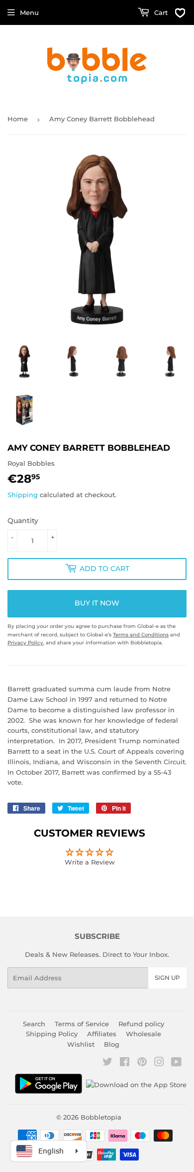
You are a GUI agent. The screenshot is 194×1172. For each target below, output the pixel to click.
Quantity (22, 520)
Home (17, 119)
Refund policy (141, 1024)
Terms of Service (82, 1024)
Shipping (22, 495)
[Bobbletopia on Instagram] (159, 1063)
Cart (160, 12)
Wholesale (143, 1034)
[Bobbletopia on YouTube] (176, 1063)
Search (34, 1024)
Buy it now (97, 602)
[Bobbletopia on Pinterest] (142, 1063)
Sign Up (167, 977)
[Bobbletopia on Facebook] (124, 1063)
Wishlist (81, 1044)
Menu (29, 12)
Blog (111, 1044)
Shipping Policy (52, 1034)
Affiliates (101, 1034)
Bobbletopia (101, 1117)
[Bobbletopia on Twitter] (107, 1063)
